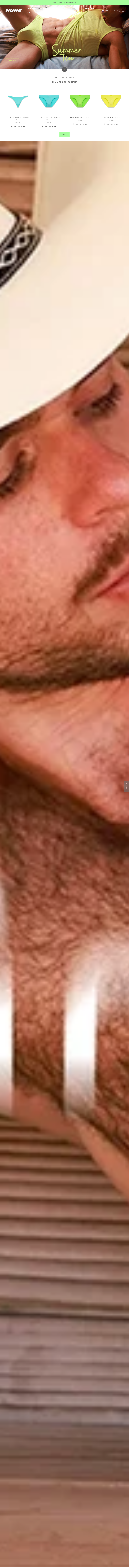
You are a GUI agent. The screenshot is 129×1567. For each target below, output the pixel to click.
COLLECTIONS (89, 8)
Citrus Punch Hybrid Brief (111, 117)
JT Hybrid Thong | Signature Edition (18, 119)
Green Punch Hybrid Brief (80, 117)
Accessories (75, 8)
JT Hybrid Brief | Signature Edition (49, 119)
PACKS (38, 12)
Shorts (55, 8)
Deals (29, 12)
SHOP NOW (12, 60)
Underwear (31, 8)
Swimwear (44, 8)
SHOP (64, 134)
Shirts (64, 8)
